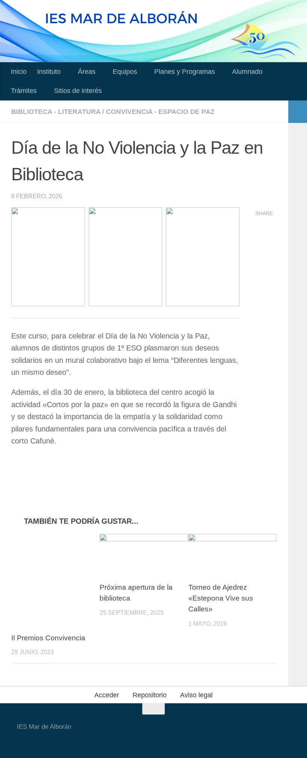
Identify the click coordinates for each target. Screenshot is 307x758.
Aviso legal (196, 695)
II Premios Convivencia (48, 638)
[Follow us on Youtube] (109, 741)
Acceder (106, 695)
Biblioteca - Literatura (55, 111)
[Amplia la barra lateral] (297, 111)
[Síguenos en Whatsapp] (149, 741)
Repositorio (150, 695)
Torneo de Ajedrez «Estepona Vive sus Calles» (220, 598)
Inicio (19, 71)
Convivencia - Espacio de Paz (160, 111)
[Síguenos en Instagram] (136, 741)
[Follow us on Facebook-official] (122, 741)
